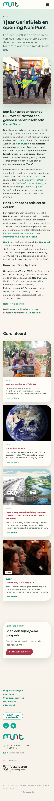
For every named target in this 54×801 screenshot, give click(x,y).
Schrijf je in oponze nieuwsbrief (13, 716)
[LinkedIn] (13, 726)
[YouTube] (6, 726)
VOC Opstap (35, 186)
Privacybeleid (9, 705)
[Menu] (48, 4)
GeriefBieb (11, 124)
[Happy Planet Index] (27, 423)
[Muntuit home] (11, 4)
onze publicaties (19, 309)
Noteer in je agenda (13, 304)
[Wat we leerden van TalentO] (27, 359)
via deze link (34, 312)
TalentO (7, 190)
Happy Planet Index (16, 448)
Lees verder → (12, 398)
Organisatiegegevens (13, 698)
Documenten (9, 701)
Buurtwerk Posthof (36, 180)
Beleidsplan (9, 694)
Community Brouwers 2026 (20, 582)
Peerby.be (41, 183)
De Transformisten (25, 183)
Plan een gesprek (19, 652)
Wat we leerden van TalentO (21, 384)
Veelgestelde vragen (13, 690)
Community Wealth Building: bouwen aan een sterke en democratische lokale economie (26, 515)
